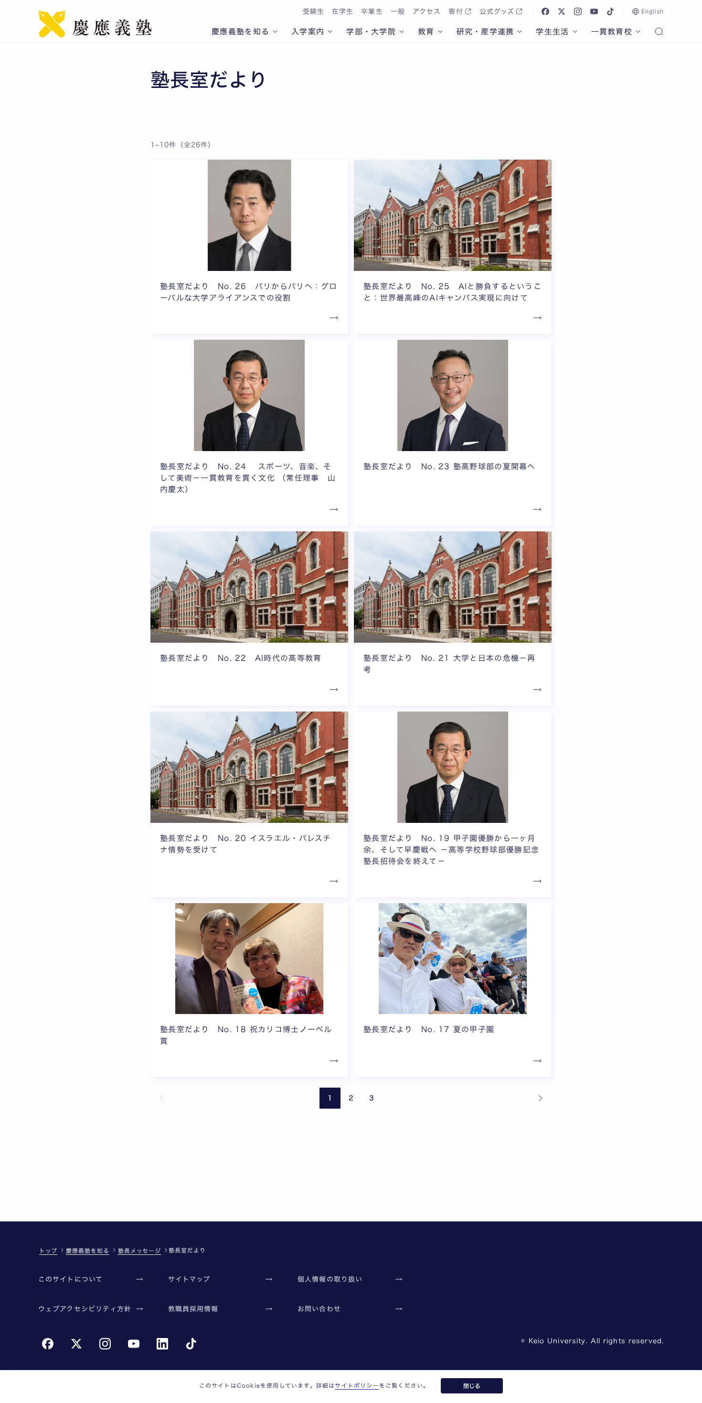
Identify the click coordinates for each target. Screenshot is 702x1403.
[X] (561, 11)
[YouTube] (594, 11)
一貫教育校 (611, 31)
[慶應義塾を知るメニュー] (275, 31)
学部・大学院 (371, 31)
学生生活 (552, 31)
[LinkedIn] (162, 1343)
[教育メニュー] (440, 31)
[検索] (659, 32)
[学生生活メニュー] (575, 31)
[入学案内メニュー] (330, 31)
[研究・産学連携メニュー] (519, 31)
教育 (426, 31)
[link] (161, 1098)
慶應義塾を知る (240, 31)
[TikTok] (610, 11)
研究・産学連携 (485, 31)
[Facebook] (545, 11)
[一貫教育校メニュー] (638, 31)
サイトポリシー (357, 1385)
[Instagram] (577, 11)
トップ (48, 1250)
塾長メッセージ (139, 1250)
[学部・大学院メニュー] (401, 31)
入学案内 (307, 31)
